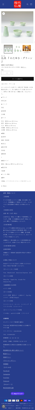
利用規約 (5, 364)
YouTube (6, 377)
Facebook (6, 371)
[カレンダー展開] (4, 406)
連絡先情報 (18, 408)
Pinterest (6, 381)
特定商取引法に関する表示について (13, 350)
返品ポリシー (7, 357)
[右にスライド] (33, 49)
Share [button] (5, 186)
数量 (2, 70)
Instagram (6, 374)
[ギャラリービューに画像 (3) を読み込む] (26, 49)
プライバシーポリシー (9, 360)
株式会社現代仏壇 (8, 388)
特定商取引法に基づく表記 (28, 408)
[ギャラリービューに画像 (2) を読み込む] (17, 49)
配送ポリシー (23, 67)
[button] (3, 4)
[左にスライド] (2, 49)
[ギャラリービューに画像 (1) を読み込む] (8, 49)
